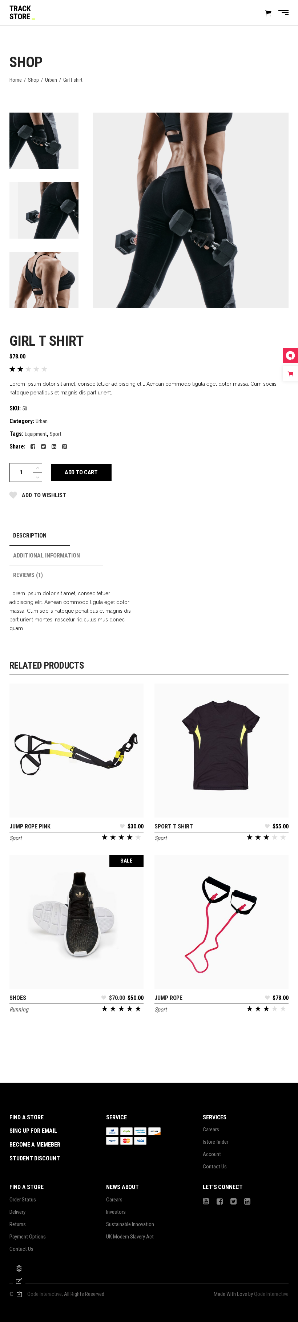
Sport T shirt (173, 826)
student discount (34, 1158)
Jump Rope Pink (30, 826)
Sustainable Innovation (130, 1224)
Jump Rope (168, 997)
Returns (17, 1224)
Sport (55, 434)
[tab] (39, 536)
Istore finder (215, 1142)
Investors (116, 1212)
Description (30, 535)
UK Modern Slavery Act (130, 1236)
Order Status (22, 1199)
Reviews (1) (28, 575)
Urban (51, 80)
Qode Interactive (44, 1294)
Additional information (46, 555)
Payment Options (27, 1236)
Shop (33, 80)
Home (15, 80)
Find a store (26, 1117)
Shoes (17, 997)
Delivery (17, 1212)
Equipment (36, 434)
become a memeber (34, 1144)
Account (212, 1154)
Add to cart (81, 472)
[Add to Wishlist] (122, 828)
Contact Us (215, 1166)
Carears (211, 1129)
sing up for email (33, 1130)
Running (18, 1009)
